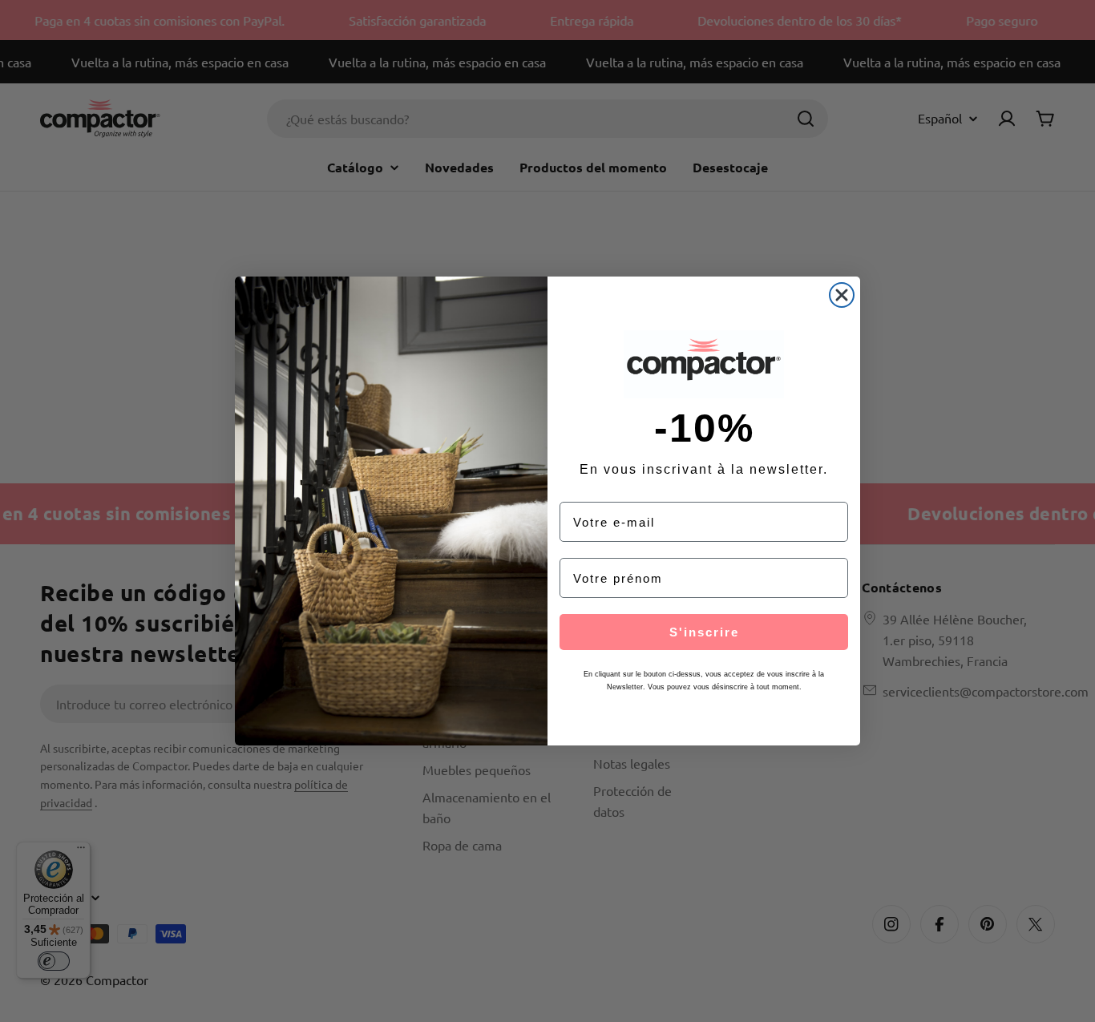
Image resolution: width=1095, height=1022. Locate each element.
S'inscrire (704, 632)
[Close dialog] (842, 295)
